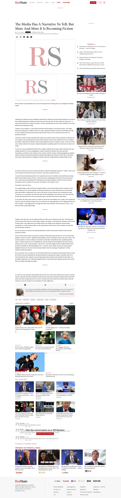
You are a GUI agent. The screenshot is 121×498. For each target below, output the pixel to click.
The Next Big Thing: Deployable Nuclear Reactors (44, 414)
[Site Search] (104, 2)
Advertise (83, 489)
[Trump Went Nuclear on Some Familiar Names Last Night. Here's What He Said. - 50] (26, 457)
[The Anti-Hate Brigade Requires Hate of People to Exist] (91, 83)
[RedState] (21, 2)
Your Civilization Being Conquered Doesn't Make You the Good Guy (91, 121)
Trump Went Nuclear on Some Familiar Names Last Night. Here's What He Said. (25, 468)
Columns (69, 494)
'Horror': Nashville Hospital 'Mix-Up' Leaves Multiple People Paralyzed (44, 395)
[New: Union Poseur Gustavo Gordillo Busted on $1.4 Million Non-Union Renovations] (91, 189)
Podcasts (40, 2)
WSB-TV (53, 100)
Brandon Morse (91, 97)
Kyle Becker (17, 398)
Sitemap (95, 489)
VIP (55, 494)
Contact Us (57, 489)
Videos (47, 2)
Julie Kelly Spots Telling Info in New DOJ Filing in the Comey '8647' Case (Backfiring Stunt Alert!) (48, 468)
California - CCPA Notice (99, 487)
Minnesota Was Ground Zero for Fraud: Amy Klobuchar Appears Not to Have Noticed (91, 147)
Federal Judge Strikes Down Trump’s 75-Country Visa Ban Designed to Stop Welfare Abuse (91, 173)
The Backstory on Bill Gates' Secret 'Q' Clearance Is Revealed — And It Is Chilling (24, 395)
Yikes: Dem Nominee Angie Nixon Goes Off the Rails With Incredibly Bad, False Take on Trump (24, 415)
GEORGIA (33, 299)
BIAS (20, 299)
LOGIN (99, 2)
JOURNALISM (40, 299)
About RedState (58, 487)
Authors (32, 2)
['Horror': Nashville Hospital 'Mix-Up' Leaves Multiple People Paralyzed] (45, 386)
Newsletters (97, 492)
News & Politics (71, 489)
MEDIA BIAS (53, 299)
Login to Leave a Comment (45, 433)
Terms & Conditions (86, 492)
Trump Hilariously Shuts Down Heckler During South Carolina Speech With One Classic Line (64, 415)
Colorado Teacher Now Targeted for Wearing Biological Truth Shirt (65, 394)
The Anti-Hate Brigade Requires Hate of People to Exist (91, 94)
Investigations (71, 487)
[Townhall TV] (66, 2)
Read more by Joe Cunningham (67, 293)
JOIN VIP (93, 2)
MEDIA (46, 299)
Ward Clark (58, 397)
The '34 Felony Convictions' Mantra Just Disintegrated (94, 467)
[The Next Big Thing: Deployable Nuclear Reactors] (45, 406)
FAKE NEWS (25, 299)
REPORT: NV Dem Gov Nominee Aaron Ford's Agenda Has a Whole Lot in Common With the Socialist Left (91, 228)
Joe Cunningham (21, 32)
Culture (69, 492)
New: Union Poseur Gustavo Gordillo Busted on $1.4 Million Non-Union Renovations (91, 200)
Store (53, 2)
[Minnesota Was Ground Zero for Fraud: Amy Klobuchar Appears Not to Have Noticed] (91, 136)
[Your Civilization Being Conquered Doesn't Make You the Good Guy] (91, 110)
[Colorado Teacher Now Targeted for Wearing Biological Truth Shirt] (65, 386)
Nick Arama (17, 418)
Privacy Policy (84, 494)
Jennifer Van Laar (91, 232)
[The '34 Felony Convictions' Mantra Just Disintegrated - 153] (95, 457)
